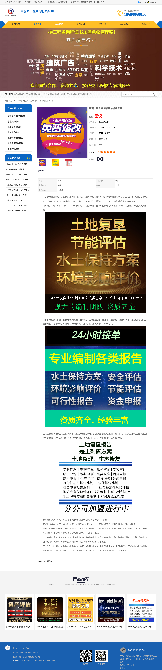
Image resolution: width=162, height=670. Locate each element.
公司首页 (16, 24)
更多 (28, 158)
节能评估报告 (13, 149)
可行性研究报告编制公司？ (17, 185)
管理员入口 (43, 661)
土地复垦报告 (13, 132)
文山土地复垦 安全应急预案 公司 (50, 627)
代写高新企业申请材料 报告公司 (18, 180)
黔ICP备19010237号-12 (37, 653)
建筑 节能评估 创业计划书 (16, 174)
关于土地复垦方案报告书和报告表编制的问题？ (18, 195)
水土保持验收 (13, 122)
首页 (15, 101)
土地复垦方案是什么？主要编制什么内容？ (18, 190)
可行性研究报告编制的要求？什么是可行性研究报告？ (18, 211)
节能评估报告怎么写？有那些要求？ (18, 205)
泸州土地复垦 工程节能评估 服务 (20, 627)
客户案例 (124, 24)
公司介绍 (81, 24)
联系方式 (146, 24)
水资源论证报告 (14, 127)
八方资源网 (26, 661)
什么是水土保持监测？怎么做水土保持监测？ (18, 164)
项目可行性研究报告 (16, 116)
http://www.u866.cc (45, 561)
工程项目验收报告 (15, 143)
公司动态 (102, 24)
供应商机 (37, 24)
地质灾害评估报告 (15, 138)
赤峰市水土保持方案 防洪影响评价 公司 (82, 627)
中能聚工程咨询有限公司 (22, 657)
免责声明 (34, 661)
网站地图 (51, 661)
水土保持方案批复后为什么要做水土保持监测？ (115, 627)
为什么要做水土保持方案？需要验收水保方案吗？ (18, 200)
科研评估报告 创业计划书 (16, 169)
